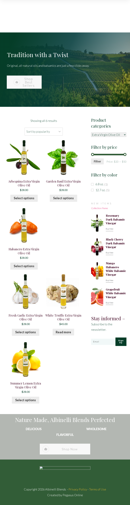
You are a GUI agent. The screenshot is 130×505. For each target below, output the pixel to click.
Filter (97, 161)
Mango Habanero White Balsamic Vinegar (116, 268)
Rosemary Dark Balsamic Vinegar (115, 219)
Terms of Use (97, 489)
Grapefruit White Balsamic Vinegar (116, 293)
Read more (63, 332)
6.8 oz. (99, 184)
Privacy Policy (78, 489)
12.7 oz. (100, 190)
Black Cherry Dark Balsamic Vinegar (115, 243)
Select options (24, 198)
